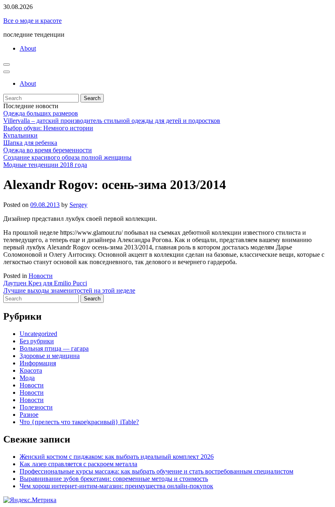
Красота (31, 370)
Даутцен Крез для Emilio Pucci (45, 283)
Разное (29, 414)
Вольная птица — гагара (54, 348)
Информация (38, 363)
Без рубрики (37, 341)
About (28, 48)
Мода (27, 377)
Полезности (36, 407)
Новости (41, 275)
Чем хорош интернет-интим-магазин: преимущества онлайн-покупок (116, 486)
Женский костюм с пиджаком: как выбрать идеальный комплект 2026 (117, 456)
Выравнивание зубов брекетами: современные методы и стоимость (114, 478)
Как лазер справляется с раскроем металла (78, 463)
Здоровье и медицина (50, 355)
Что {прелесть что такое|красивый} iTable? (79, 421)
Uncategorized (38, 333)
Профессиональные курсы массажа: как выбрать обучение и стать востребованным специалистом (156, 471)
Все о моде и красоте (32, 20)
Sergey (78, 204)
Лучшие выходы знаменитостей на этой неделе (69, 290)
